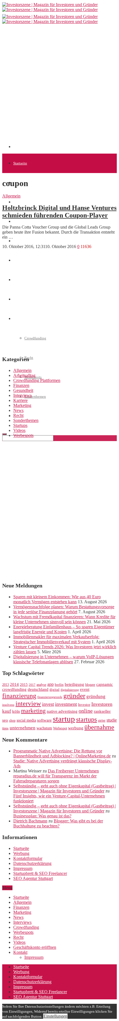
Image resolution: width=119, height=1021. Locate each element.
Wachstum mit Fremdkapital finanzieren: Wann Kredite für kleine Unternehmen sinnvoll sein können (64, 619)
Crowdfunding (26, 927)
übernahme (99, 727)
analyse (41, 685)
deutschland (38, 689)
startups (86, 719)
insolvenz (8, 704)
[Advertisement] (59, 88)
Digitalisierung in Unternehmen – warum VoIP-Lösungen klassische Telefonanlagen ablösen (63, 659)
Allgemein (11, 196)
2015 (24, 685)
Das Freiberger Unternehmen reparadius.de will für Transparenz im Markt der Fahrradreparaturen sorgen (56, 776)
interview (28, 703)
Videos (19, 430)
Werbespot (60, 728)
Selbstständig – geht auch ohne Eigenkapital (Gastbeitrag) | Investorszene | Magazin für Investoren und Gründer (64, 788)
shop (12, 720)
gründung (95, 696)
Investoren (101, 704)
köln (16, 711)
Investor (84, 705)
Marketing (22, 405)
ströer (101, 720)
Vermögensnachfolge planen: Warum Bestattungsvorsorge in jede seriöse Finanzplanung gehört (63, 609)
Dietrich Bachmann (30, 821)
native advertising (62, 711)
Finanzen (20, 241)
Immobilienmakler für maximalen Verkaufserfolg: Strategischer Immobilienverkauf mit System (56, 639)
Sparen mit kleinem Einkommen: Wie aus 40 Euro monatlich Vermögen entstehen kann (57, 599)
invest (48, 704)
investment (66, 704)
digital (55, 690)
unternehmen (22, 727)
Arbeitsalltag (24, 375)
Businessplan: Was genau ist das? (42, 816)
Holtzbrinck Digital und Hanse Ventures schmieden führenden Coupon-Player (59, 211)
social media (26, 720)
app (50, 684)
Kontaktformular (27, 858)
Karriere (20, 400)
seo (5, 720)
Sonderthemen (35, 396)
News (17, 221)
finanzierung (19, 695)
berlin (59, 685)
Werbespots (23, 435)
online (86, 711)
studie (112, 720)
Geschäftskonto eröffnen (31, 416)
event (84, 689)
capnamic (104, 684)
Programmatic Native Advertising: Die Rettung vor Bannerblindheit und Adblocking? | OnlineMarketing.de (62, 753)
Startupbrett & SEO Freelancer (40, 873)
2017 (32, 684)
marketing (33, 710)
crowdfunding (14, 689)
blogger (90, 685)
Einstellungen (55, 1016)
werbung (75, 727)
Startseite (20, 163)
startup (64, 718)
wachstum (44, 728)
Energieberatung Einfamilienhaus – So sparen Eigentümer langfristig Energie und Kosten (63, 629)
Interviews (22, 395)
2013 (5, 685)
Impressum (22, 868)
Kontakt (20, 952)
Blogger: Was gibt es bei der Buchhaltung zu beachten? (58, 823)
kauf (6, 711)
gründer (74, 695)
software (44, 720)
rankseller (102, 711)
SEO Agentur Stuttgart (33, 878)
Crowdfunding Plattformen (36, 380)
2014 (14, 684)
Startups (19, 202)
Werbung (21, 853)
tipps (5, 728)
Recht (18, 415)
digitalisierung (70, 689)
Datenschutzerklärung (32, 863)
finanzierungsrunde (49, 697)
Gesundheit (23, 390)
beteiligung (74, 684)
